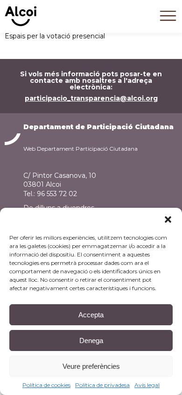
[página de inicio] (20, 24)
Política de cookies (46, 384)
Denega (91, 340)
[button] (168, 219)
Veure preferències (91, 366)
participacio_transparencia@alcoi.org (91, 98)
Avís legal (147, 384)
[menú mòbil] (168, 23)
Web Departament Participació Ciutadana (80, 148)
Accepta (91, 315)
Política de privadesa (102, 384)
